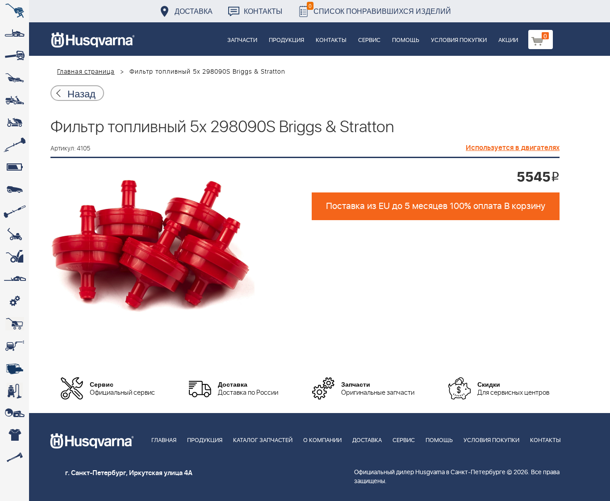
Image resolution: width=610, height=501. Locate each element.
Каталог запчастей (262, 440)
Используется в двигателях (513, 147)
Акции (508, 40)
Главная (163, 440)
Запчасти (242, 40)
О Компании (322, 440)
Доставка (194, 11)
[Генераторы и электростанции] (14, 324)
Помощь (405, 40)
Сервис (369, 40)
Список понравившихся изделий (380, 9)
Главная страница (86, 71)
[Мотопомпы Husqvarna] (14, 368)
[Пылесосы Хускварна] (14, 391)
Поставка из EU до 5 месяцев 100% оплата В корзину (435, 206)
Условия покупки (459, 40)
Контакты (263, 11)
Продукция (286, 40)
